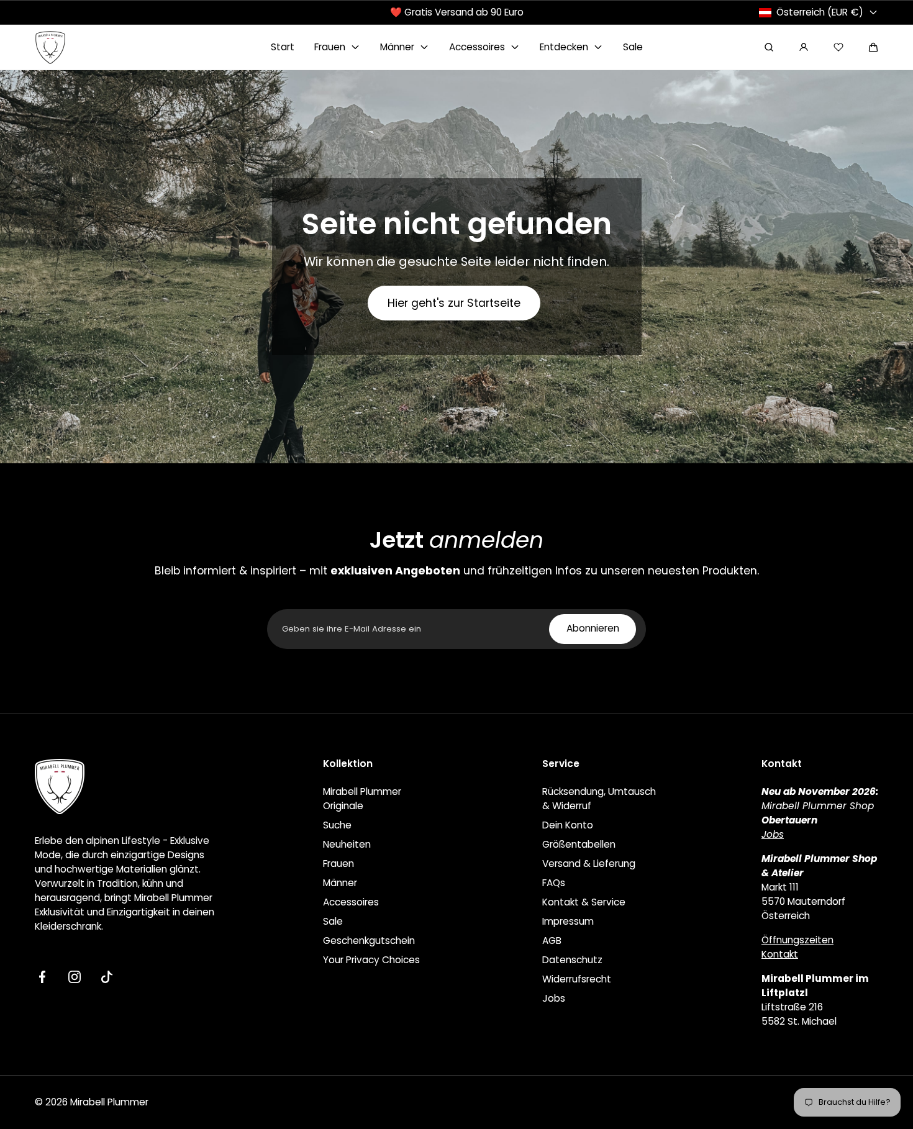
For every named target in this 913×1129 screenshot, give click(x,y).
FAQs (553, 882)
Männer (340, 882)
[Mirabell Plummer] (50, 47)
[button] (873, 47)
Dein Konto (567, 825)
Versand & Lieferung (588, 863)
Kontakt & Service (583, 902)
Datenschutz (572, 959)
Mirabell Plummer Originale (362, 798)
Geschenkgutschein (369, 940)
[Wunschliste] (838, 47)
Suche (337, 825)
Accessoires (351, 902)
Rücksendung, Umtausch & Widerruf (599, 798)
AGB (551, 940)
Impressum (568, 921)
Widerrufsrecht (576, 979)
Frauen (338, 863)
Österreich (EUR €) (819, 12)
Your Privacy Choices (371, 959)
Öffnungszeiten (797, 939)
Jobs (553, 998)
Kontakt (779, 954)
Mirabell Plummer (109, 1102)
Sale (333, 921)
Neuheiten (347, 844)
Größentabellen (578, 844)
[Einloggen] (804, 47)
